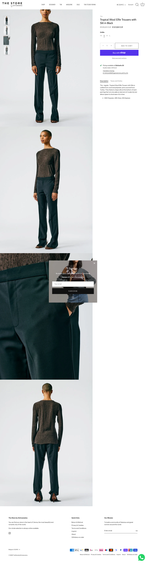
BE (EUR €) (120, 5)
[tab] (105, 81)
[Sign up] (136, 531)
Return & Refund (77, 522)
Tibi (101, 16)
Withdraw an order (78, 537)
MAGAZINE (69, 5)
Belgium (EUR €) (13, 549)
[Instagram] (73, 297)
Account (130, 5)
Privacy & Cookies (78, 525)
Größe (102, 32)
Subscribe (73, 291)
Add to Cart (127, 46)
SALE (78, 5)
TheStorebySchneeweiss (20, 555)
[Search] (137, 4)
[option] (6, 21)
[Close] (94, 263)
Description (104, 81)
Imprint (74, 531)
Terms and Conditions (79, 528)
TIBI (61, 5)
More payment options (119, 58)
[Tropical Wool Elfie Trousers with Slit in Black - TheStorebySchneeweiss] (6, 20)
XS (101, 36)
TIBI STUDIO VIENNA (90, 5)
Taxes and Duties (116, 81)
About (74, 534)
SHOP (43, 5)
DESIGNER (52, 5)
